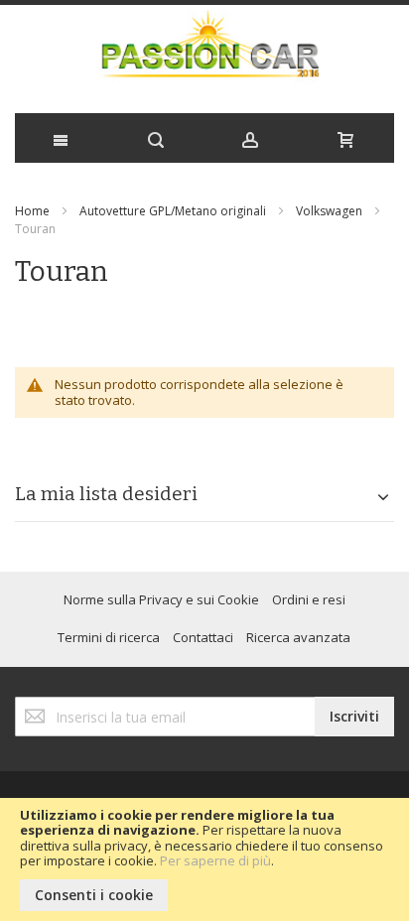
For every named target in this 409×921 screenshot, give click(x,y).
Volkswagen (329, 210)
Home (32, 210)
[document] (204, 859)
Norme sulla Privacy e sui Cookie (161, 599)
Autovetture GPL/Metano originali (172, 210)
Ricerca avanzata (298, 637)
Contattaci (203, 637)
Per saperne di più (215, 860)
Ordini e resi (308, 599)
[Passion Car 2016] (204, 54)
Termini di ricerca (109, 637)
